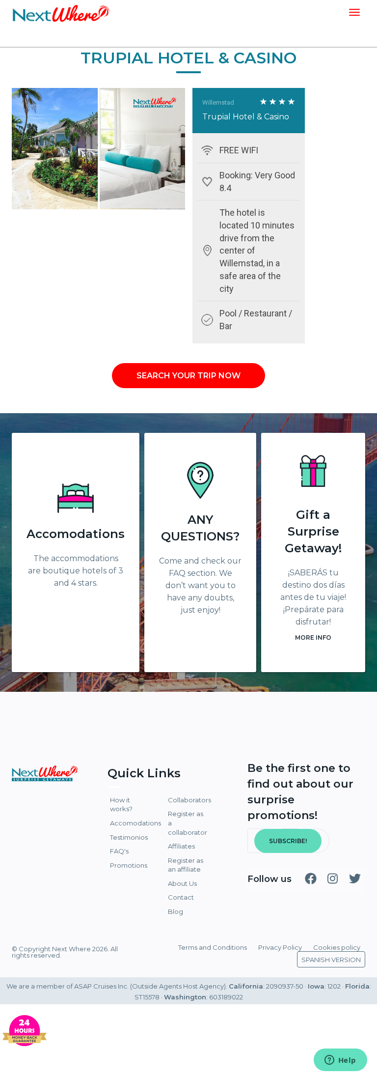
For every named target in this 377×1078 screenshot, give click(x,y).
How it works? (121, 804)
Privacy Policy (280, 947)
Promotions (128, 865)
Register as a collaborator (187, 823)
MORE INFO (313, 637)
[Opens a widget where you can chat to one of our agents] (340, 1061)
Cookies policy (336, 947)
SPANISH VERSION (331, 960)
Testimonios (129, 837)
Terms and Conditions (212, 947)
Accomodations (76, 534)
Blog (175, 911)
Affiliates (181, 846)
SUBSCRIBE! (288, 841)
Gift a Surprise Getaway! (313, 531)
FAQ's (119, 851)
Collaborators (188, 800)
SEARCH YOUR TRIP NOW (188, 375)
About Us (182, 883)
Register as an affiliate (185, 865)
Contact (181, 897)
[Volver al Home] (60, 12)
